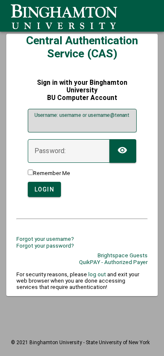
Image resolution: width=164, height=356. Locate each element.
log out (97, 274)
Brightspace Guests (123, 255)
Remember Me (51, 173)
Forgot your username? (45, 239)
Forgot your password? (45, 246)
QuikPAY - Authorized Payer (113, 262)
